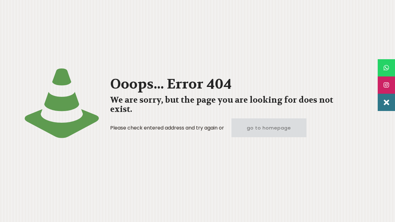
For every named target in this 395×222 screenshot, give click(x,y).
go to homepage (269, 128)
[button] (386, 102)
